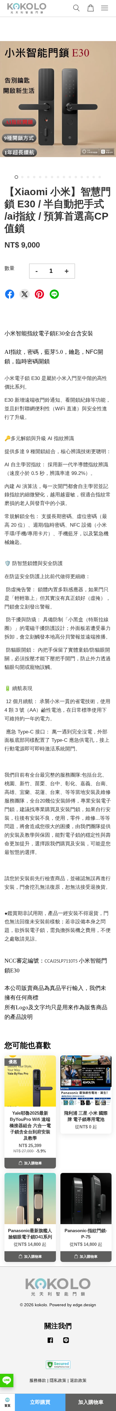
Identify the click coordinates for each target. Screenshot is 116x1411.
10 (70, 177)
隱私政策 (58, 1380)
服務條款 (37, 1380)
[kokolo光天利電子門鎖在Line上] (66, 1342)
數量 (9, 268)
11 (76, 177)
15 (99, 177)
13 (88, 177)
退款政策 (78, 1380)
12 (82, 177)
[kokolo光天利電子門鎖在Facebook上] (50, 1342)
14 (93, 177)
